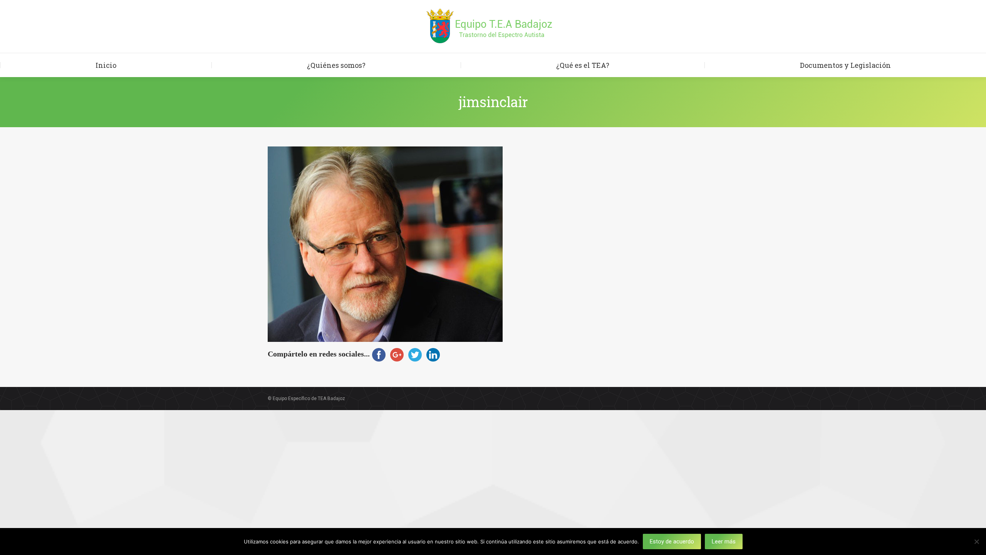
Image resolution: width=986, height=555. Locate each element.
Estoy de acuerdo (672, 541)
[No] (976, 541)
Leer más (724, 541)
